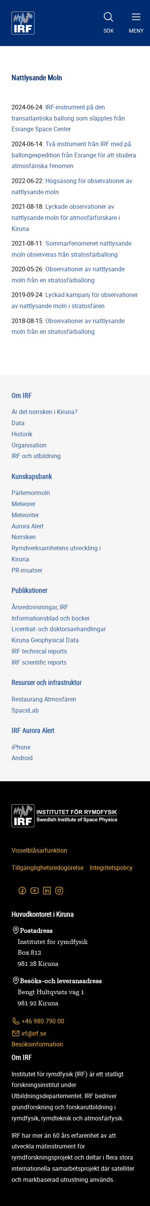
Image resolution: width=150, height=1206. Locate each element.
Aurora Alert (27, 526)
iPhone (21, 747)
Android (22, 758)
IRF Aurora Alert (33, 730)
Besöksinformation (37, 1044)
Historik (22, 434)
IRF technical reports (39, 651)
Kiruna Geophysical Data (45, 640)
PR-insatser (27, 570)
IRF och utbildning (36, 456)
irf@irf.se (33, 1033)
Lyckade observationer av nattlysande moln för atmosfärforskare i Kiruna (66, 217)
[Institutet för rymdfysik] (23, 23)
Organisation (29, 445)
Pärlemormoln (31, 492)
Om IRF (22, 395)
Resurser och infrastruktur (47, 682)
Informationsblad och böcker (51, 618)
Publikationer (29, 590)
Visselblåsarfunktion (39, 850)
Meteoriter (25, 515)
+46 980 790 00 (42, 1021)
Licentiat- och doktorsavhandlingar (59, 629)
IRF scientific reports (39, 662)
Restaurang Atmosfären (44, 699)
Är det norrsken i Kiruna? (45, 411)
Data (18, 423)
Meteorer (23, 504)
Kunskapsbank (32, 476)
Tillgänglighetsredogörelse (47, 867)
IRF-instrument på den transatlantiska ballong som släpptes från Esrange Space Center (68, 118)
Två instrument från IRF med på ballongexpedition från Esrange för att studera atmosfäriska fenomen (74, 155)
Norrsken (24, 537)
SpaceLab (25, 710)
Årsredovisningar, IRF (40, 607)
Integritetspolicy (111, 867)
